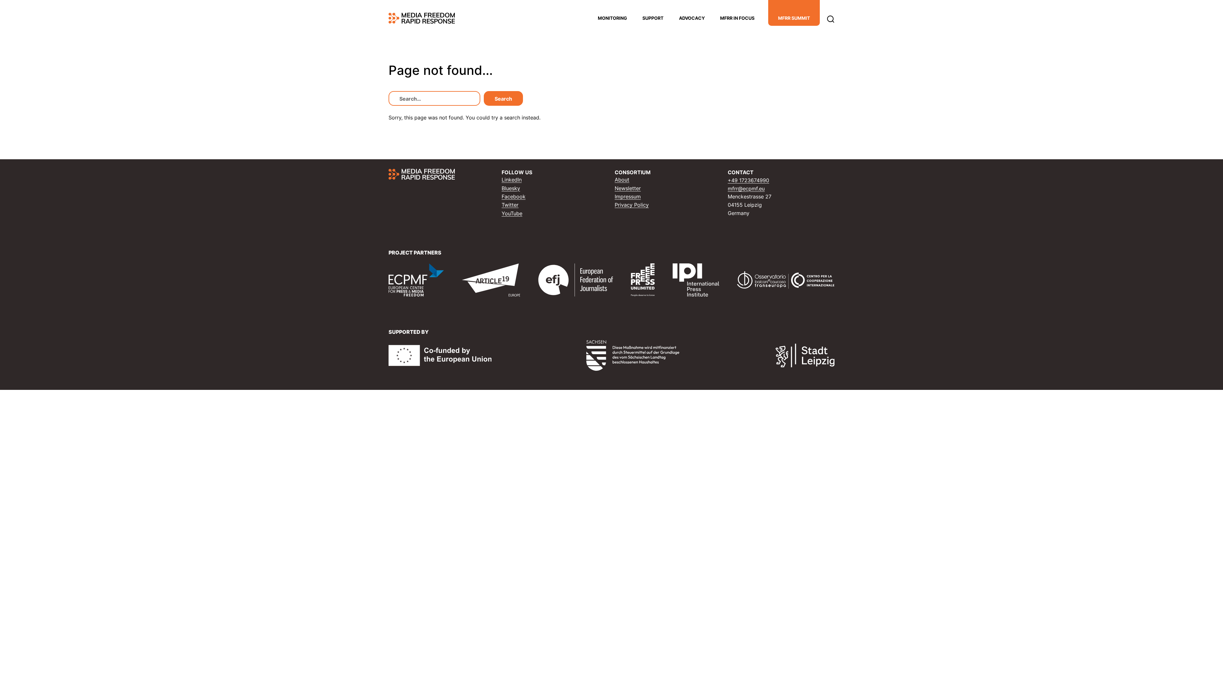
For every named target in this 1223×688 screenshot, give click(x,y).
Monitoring (612, 18)
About (622, 179)
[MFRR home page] (422, 18)
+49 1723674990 (748, 180)
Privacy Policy (632, 204)
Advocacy (692, 18)
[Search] (830, 18)
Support (652, 18)
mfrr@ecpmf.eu (746, 188)
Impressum (628, 196)
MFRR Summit (794, 18)
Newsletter (628, 188)
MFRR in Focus (737, 18)
